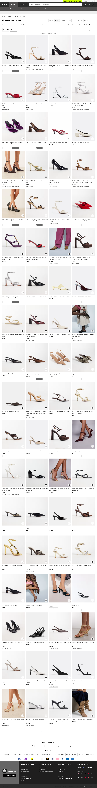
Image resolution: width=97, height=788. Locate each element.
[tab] (6, 9)
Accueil (4, 16)
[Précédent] (47, 20)
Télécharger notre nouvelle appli (72, 1)
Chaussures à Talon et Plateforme (12, 754)
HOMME (22, 4)
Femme (10, 16)
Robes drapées (40, 746)
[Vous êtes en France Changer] (92, 1)
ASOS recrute (42, 769)
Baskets (51, 20)
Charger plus (48, 735)
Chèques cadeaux (62, 769)
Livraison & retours (25, 771)
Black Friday (60, 776)
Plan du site (23, 780)
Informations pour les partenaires (65, 778)
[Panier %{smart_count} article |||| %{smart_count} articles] (93, 4)
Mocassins (87, 20)
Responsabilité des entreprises (46, 771)
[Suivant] (93, 20)
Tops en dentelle (29, 746)
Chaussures (16, 16)
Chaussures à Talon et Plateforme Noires (53, 754)
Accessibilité (92, 786)
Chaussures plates (77, 20)
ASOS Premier (24, 776)
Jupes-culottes (61, 746)
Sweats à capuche (50, 746)
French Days (60, 771)
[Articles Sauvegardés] (89, 4)
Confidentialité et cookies (73, 786)
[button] (78, 773)
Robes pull (69, 746)
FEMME (13, 4)
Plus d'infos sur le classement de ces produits (48, 33)
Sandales (63, 20)
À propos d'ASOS (43, 767)
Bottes (69, 20)
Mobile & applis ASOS (63, 767)
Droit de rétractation (25, 774)
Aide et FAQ (86, 1)
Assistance (23, 767)
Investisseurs (42, 774)
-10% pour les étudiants (26, 778)
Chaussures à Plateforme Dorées (31, 754)
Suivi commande (24, 769)
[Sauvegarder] (22, 61)
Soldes (59, 774)
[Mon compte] (85, 4)
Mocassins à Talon (71, 754)
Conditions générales (84, 786)
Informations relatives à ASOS (61, 786)
